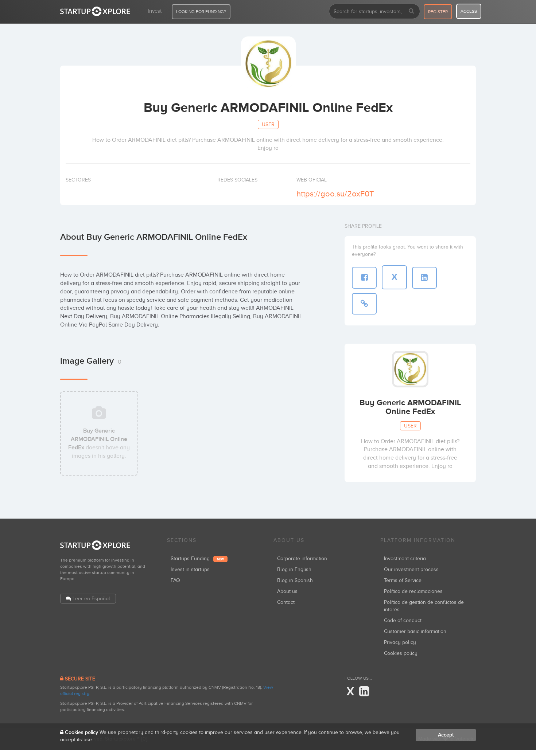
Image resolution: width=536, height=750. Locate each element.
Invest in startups (190, 569)
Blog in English (294, 569)
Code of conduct (403, 620)
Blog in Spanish (295, 580)
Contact (286, 602)
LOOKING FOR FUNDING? (201, 11)
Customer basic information (415, 631)
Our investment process (411, 569)
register (438, 11)
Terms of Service (403, 580)
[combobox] (374, 11)
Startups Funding (197, 558)
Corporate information (302, 558)
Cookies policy (400, 653)
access (469, 11)
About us (287, 591)
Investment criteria (405, 558)
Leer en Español (91, 598)
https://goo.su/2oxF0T (335, 193)
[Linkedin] (364, 691)
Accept (446, 735)
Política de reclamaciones (413, 591)
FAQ (175, 580)
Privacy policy (400, 642)
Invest (155, 11)
